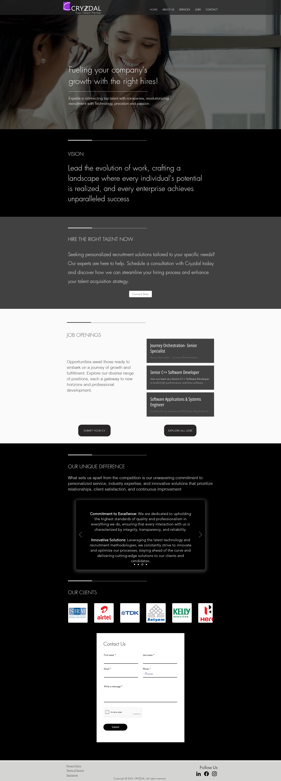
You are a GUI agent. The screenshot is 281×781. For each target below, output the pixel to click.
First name (109, 655)
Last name (148, 655)
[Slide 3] (142, 564)
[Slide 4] (146, 564)
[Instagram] (214, 774)
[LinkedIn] (198, 774)
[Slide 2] (138, 564)
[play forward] (209, 613)
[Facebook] (206, 774)
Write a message (112, 686)
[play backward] (72, 613)
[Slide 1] (134, 564)
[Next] (200, 535)
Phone (146, 669)
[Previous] (80, 535)
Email (106, 669)
